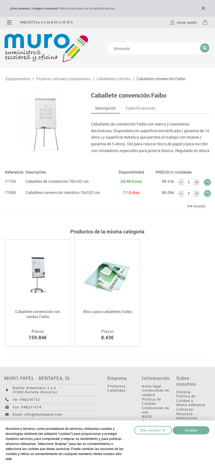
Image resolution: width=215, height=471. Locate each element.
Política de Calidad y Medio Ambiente (190, 400)
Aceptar (191, 430)
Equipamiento (18, 78)
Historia (183, 392)
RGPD (147, 417)
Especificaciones (140, 108)
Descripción (105, 108)
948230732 (29, 22)
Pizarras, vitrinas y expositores (63, 78)
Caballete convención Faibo (161, 78)
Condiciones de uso (155, 410)
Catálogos (117, 390)
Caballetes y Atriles (113, 78)
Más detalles (150, 430)
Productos (117, 386)
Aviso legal (152, 386)
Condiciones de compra (155, 392)
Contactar (185, 409)
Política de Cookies (151, 401)
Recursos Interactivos (186, 416)
